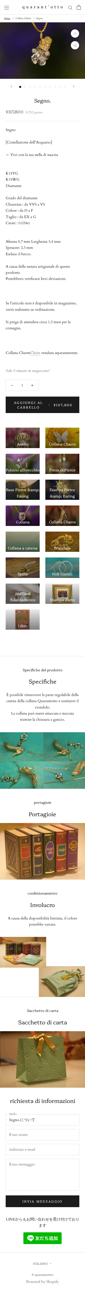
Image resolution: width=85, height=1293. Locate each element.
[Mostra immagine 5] (40, 87)
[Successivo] (73, 86)
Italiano (40, 1263)
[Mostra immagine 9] (60, 87)
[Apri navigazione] (6, 7)
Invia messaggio (42, 1201)
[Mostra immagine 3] (30, 87)
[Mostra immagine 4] (35, 87)
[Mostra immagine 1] (20, 87)
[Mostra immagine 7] (50, 87)
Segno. (39, 18)
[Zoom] (75, 33)
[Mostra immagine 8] (55, 87)
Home (7, 18)
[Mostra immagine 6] (45, 87)
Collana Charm (23, 18)
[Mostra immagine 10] (65, 87)
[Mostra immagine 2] (25, 87)
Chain (35, 352)
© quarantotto (42, 1274)
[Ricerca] (70, 7)
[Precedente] (11, 86)
